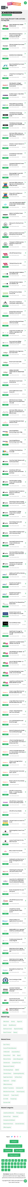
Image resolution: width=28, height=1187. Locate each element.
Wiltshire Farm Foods (8, 1091)
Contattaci (8, 1150)
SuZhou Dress (18, 1077)
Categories (8, 12)
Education (15, 1116)
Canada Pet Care (16, 1062)
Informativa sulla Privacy (14, 1146)
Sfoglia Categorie (14, 1155)
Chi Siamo (14, 1141)
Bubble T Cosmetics (8, 1088)
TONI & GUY (6, 1051)
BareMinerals (12, 1025)
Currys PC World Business (9, 1048)
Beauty (15, 1032)
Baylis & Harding (18, 1028)
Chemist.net (6, 1062)
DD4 (14, 1055)
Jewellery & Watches (8, 1113)
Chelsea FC (6, 1095)
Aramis (13, 1021)
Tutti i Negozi (19, 1150)
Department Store (8, 1123)
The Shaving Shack (8, 1070)
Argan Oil (19, 1021)
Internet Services (19, 1123)
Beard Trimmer (7, 1032)
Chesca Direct (6, 1055)
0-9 (3, 1160)
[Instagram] (17, 1136)
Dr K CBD (5, 1099)
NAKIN (17, 1070)
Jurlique (13, 1080)
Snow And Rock (15, 1051)
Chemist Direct (7, 1073)
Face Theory (6, 1044)
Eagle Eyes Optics (7, 1077)
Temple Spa (13, 1099)
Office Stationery (7, 1084)
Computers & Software (9, 1120)
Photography (19, 1113)
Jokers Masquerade (18, 1059)
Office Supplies (7, 1127)
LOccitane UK (19, 1088)
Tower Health (14, 1095)
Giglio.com (6, 1080)
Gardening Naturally (19, 1073)
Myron (18, 1055)
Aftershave (6, 1021)
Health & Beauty (17, 12)
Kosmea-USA (6, 1102)
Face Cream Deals (7, 15)
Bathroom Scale (7, 1028)
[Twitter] (12, 1136)
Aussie (5, 1025)
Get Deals (25, 23)
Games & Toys (7, 1116)
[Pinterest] (15, 1136)
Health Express (20, 1091)
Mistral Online (7, 1059)
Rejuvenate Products (8, 1066)
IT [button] (3, 7)
